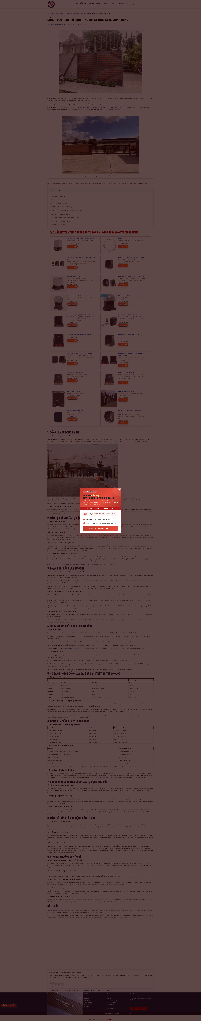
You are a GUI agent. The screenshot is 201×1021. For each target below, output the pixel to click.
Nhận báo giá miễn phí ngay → (100, 528)
